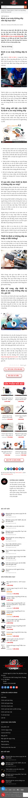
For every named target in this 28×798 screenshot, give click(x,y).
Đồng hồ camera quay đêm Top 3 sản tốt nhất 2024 (16, 532)
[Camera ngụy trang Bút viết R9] (21, 409)
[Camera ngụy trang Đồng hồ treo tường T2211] (7, 409)
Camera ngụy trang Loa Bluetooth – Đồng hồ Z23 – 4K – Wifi (7, 399)
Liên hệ (3, 718)
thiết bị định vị (13, 57)
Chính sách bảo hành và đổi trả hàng (11, 709)
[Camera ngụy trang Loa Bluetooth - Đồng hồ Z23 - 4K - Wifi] (7, 391)
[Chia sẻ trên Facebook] (8, 469)
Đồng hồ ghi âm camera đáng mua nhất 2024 (15, 538)
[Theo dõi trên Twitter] (8, 687)
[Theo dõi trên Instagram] (5, 687)
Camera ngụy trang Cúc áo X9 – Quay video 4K (7, 434)
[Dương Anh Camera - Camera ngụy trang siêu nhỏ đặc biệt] (14, 2)
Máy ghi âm (4, 735)
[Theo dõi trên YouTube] (16, 687)
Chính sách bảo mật (6, 712)
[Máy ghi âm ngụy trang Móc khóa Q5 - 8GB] (21, 427)
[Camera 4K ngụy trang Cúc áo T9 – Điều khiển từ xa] (21, 445)
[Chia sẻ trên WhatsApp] (5, 469)
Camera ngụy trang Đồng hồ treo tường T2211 (7, 417)
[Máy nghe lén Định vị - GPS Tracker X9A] (7, 445)
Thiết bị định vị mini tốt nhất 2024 (15, 526)
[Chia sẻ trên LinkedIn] (19, 469)
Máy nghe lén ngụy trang (8, 738)
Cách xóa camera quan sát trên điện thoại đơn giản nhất (16, 563)
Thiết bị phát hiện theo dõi (8, 747)
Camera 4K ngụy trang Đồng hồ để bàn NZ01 (20, 398)
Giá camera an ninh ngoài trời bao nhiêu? (15, 570)
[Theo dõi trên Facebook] (2, 687)
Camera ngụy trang (6, 730)
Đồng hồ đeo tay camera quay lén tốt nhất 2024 (16, 514)
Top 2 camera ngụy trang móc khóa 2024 (15, 551)
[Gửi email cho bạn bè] (14, 469)
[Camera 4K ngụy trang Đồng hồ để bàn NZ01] (21, 391)
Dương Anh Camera (18, 24)
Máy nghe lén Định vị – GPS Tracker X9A (7, 452)
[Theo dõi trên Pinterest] (11, 687)
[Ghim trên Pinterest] (17, 469)
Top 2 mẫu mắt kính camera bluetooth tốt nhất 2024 (13, 544)
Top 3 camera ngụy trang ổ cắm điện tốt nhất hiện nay (16, 557)
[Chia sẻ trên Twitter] (11, 469)
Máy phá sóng (5, 741)
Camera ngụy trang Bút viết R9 (21, 416)
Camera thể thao (5, 733)
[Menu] (2, 2)
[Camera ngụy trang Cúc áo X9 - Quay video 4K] (7, 427)
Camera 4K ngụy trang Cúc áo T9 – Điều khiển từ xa (20, 453)
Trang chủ (3, 10)
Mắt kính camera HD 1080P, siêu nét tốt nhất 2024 (16, 520)
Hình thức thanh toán (7, 706)
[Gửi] (25, 7)
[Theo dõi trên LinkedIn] (13, 687)
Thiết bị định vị (10, 10)
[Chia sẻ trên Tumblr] (22, 469)
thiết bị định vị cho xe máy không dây (12, 36)
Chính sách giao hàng (7, 703)
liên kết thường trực (8, 474)
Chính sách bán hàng (6, 700)
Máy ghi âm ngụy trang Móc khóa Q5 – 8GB (20, 434)
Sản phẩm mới (5, 727)
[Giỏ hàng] (25, 2)
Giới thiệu (3, 697)
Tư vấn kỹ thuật (5, 715)
